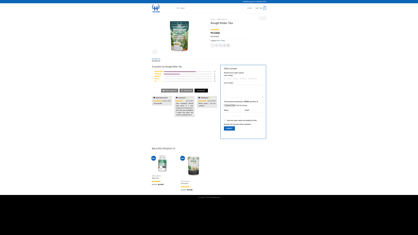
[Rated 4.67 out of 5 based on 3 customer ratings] (229, 29)
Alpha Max (155, 178)
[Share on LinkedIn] (228, 45)
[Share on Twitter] (216, 45)
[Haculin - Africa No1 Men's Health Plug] (163, 8)
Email (247, 110)
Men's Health (222, 19)
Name (226, 110)
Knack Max (184, 183)
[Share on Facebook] (212, 45)
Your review (229, 83)
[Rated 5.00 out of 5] (156, 181)
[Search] (178, 8)
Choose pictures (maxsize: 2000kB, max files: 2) (241, 101)
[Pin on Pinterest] (224, 45)
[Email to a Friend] (220, 45)
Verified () (187, 90)
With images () (171, 90)
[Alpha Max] (165, 163)
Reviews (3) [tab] (156, 61)
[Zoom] (155, 52)
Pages (182, 8)
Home (213, 19)
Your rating (228, 75)
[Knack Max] (194, 166)
